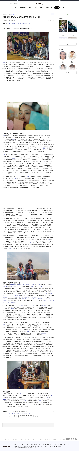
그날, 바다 (43, 161)
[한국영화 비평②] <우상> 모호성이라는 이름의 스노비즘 (23, 415)
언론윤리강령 (56, 439)
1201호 (52, 14)
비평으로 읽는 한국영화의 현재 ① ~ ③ (19, 411)
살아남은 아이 (13, 284)
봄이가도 (28, 284)
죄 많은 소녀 (21, 284)
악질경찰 (46, 286)
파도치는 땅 (5, 286)
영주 (33, 284)
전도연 (43, 137)
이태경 (12, 309)
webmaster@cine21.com (22, 447)
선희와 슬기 (39, 286)
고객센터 (21, 439)
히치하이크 (31, 286)
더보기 (67, 44)
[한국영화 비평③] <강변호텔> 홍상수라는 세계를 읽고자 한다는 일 (25, 417)
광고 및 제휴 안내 (14, 439)
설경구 (13, 139)
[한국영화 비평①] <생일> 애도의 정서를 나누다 (21, 23)
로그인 (11, 3)
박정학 (20, 307)
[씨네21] (39, 3)
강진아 (4, 324)
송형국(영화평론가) (6, 20)
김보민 (13, 158)
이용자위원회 (62, 439)
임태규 (33, 305)
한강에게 (13, 286)
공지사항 (4, 439)
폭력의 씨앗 (20, 305)
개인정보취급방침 (27, 439)
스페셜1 (12, 14)
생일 (4, 63)
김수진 (47, 139)
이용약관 (50, 439)
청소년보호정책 (34, 439)
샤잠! (26, 393)
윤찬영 (15, 178)
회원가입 (15, 3)
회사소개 (8, 439)
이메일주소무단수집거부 (43, 439)
